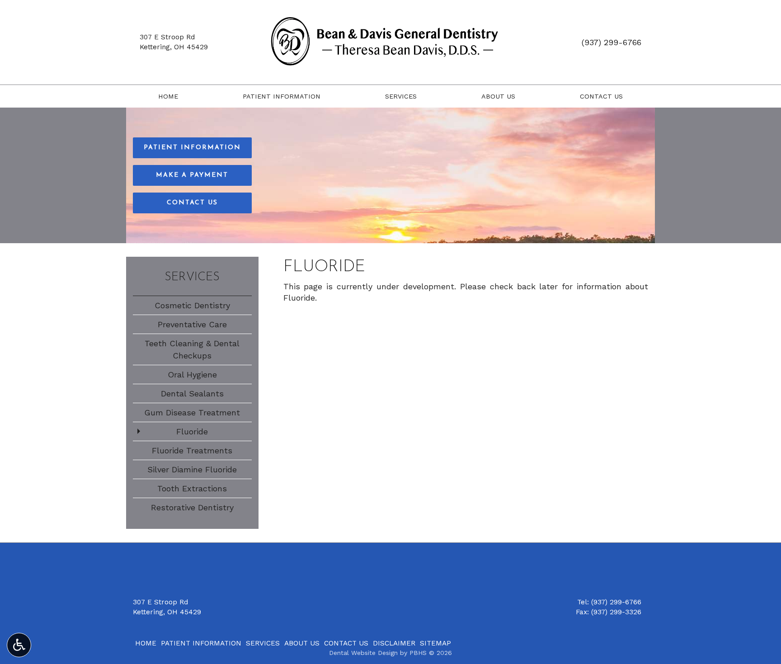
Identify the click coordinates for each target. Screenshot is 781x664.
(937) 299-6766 (611, 42)
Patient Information (281, 96)
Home (168, 96)
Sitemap (435, 643)
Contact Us (601, 96)
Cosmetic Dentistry (192, 305)
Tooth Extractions (192, 488)
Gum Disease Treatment (192, 412)
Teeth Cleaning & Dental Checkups (192, 349)
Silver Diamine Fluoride (192, 469)
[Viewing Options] (19, 645)
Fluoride (192, 431)
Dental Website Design (363, 652)
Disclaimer (394, 643)
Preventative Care (192, 324)
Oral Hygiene (192, 374)
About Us (498, 96)
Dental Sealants (192, 393)
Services (401, 96)
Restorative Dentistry (192, 507)
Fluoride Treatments (192, 450)
